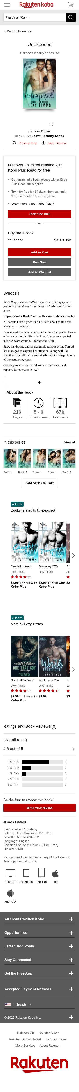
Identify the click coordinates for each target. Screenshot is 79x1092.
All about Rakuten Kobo (24, 919)
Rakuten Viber (49, 1032)
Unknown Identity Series (45, 136)
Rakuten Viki (25, 1032)
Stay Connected (17, 960)
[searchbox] (39, 17)
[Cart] (70, 5)
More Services (25, 1045)
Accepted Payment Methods (27, 989)
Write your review (39, 807)
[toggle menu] (7, 5)
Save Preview (56, 143)
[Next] (73, 555)
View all (70, 442)
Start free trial (39, 214)
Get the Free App (18, 973)
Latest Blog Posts (19, 946)
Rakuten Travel (55, 1039)
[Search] (71, 17)
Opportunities (15, 933)
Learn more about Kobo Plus (31, 203)
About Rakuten (50, 1045)
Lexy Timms (42, 131)
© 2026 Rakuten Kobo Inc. (22, 1017)
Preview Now (28, 143)
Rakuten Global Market (25, 1039)
